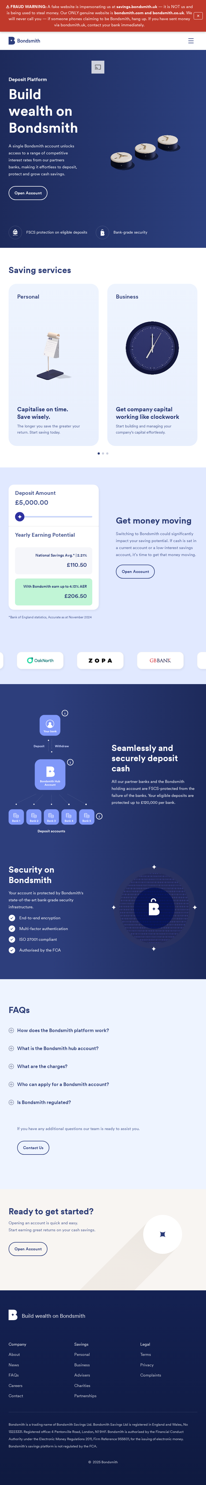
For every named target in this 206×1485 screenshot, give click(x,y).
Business (82, 1365)
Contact (16, 1395)
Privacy (147, 1365)
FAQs (14, 1375)
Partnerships (85, 1395)
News (14, 1365)
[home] (24, 41)
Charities (82, 1385)
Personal (82, 1354)
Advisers (82, 1375)
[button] (191, 40)
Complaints (150, 1375)
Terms (145, 1354)
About (14, 1354)
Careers (16, 1385)
